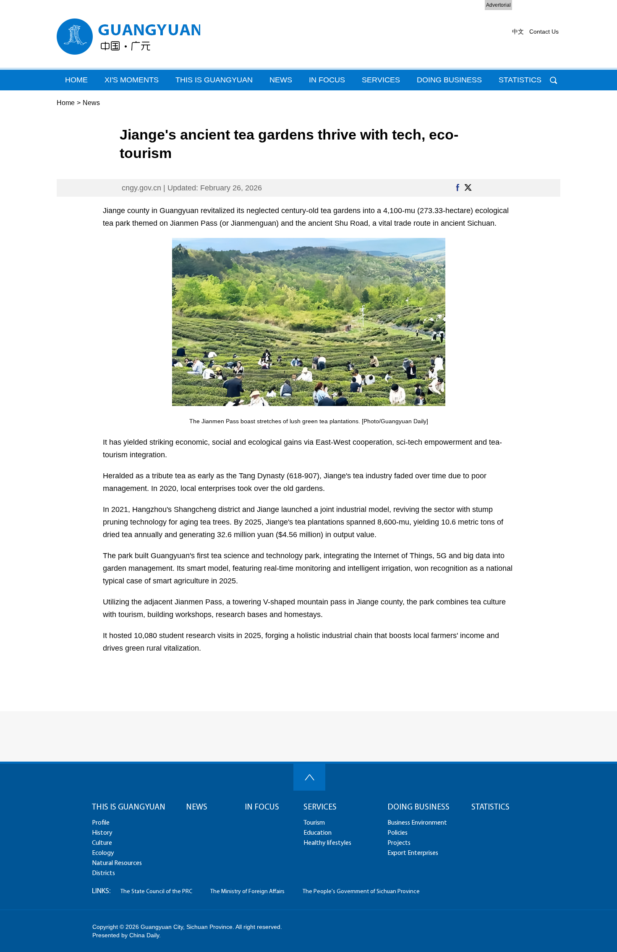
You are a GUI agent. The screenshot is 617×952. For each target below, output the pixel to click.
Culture (102, 843)
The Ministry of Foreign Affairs (247, 892)
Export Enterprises (412, 853)
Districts (103, 873)
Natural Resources (117, 863)
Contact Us (544, 31)
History (102, 833)
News (91, 102)
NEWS (196, 807)
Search (553, 80)
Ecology (103, 853)
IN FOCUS (262, 807)
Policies (397, 833)
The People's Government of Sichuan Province (361, 892)
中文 (518, 31)
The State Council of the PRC (156, 892)
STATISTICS (490, 807)
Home (66, 102)
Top (309, 777)
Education (317, 833)
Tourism (314, 823)
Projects (398, 843)
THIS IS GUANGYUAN (214, 80)
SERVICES (320, 807)
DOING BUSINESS (449, 80)
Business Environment (417, 823)
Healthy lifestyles (327, 843)
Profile (101, 823)
